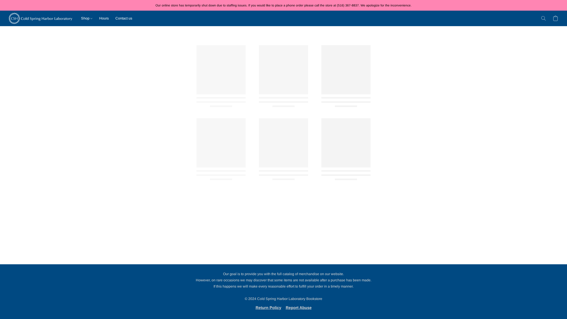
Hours (104, 18)
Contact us (123, 18)
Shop (85, 18)
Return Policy (268, 307)
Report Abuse (299, 307)
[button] (40, 18)
